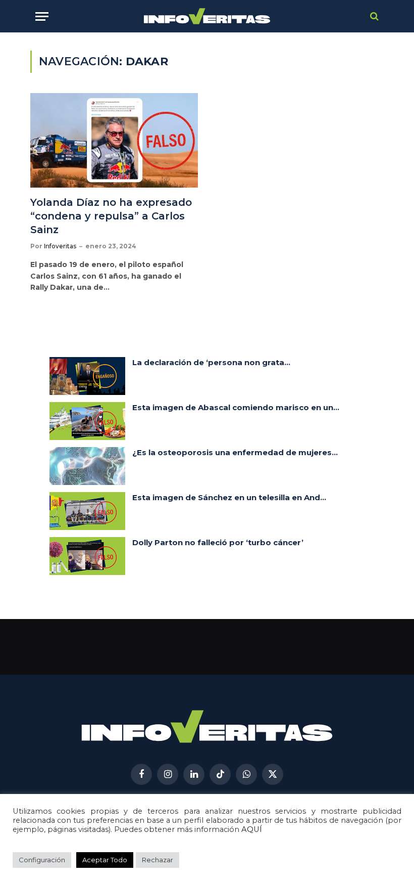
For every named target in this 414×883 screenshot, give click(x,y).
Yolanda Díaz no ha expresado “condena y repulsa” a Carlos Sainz (111, 216)
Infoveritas (60, 246)
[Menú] (41, 16)
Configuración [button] (42, 860)
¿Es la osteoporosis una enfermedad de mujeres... (235, 452)
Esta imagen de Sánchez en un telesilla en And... (229, 497)
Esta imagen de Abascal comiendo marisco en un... (235, 407)
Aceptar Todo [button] (104, 860)
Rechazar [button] (157, 860)
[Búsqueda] (373, 16)
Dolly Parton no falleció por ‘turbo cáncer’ (217, 542)
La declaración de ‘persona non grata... (211, 362)
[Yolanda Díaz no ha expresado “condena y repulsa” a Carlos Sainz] (114, 140)
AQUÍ (251, 829)
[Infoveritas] (207, 16)
